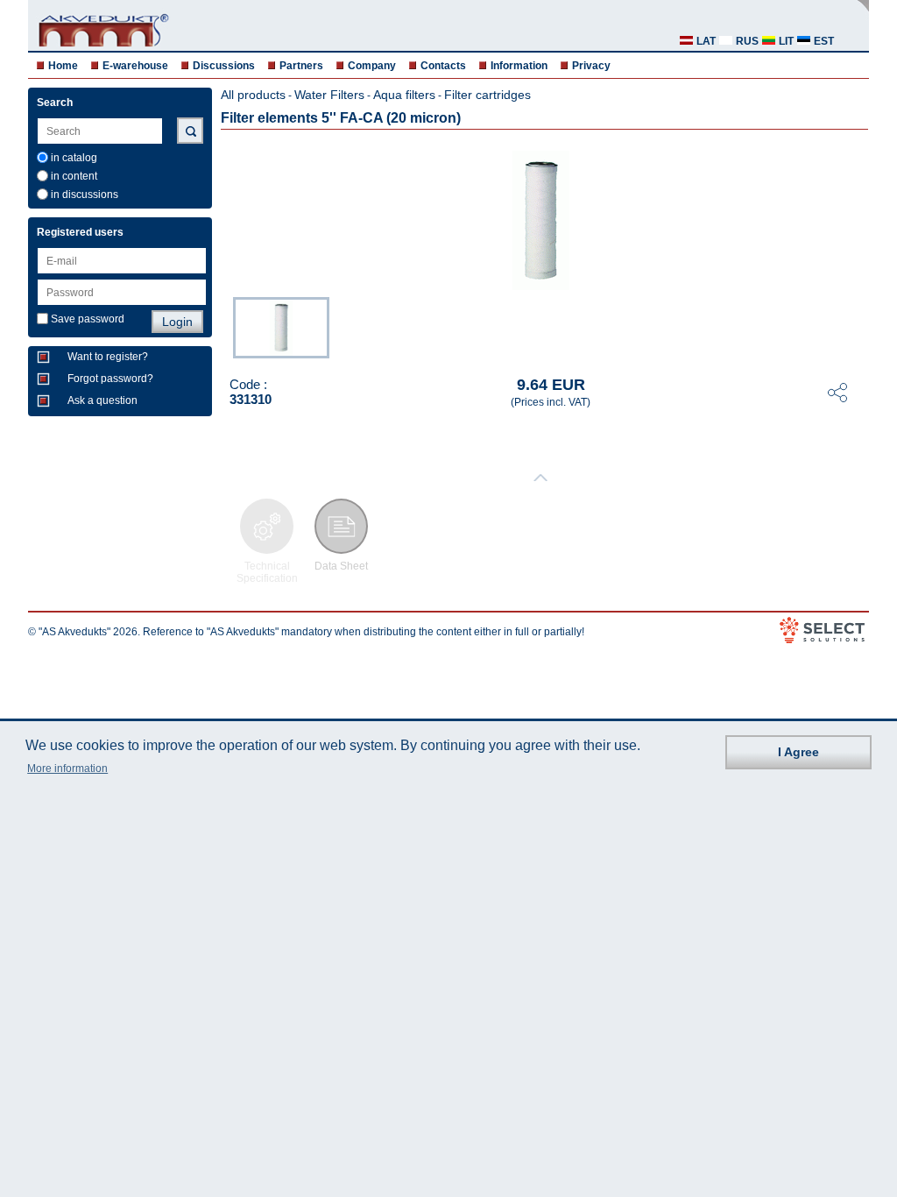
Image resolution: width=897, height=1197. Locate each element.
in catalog (74, 158)
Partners (301, 66)
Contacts (443, 66)
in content (74, 176)
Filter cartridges (487, 95)
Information (519, 66)
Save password (87, 319)
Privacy (591, 66)
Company (372, 66)
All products (253, 95)
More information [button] (67, 768)
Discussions (224, 66)
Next (856, 326)
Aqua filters (404, 95)
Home (63, 66)
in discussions (84, 194)
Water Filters (329, 95)
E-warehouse (135, 66)
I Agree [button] (798, 752)
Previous (224, 326)
